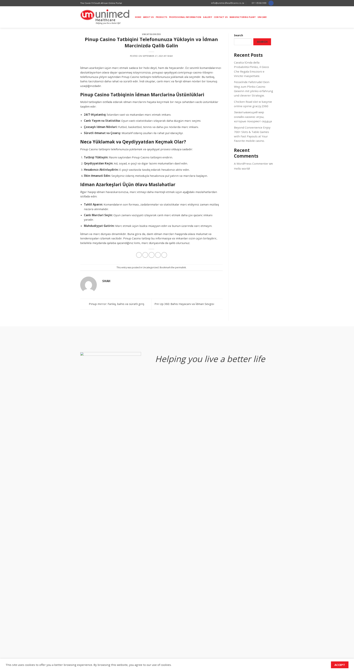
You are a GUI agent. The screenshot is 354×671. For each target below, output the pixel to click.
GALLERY (207, 17)
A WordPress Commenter (251, 163)
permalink (180, 267)
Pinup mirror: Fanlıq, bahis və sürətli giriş (116, 304)
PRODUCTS (161, 17)
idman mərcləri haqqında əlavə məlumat (181, 234)
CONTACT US (221, 17)
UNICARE (262, 17)
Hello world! (242, 168)
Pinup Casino (141, 157)
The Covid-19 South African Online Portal (101, 3)
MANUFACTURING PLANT (243, 17)
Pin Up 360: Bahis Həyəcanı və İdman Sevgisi (185, 304)
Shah (170, 56)
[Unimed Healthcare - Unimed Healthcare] (104, 17)
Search (238, 35)
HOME (138, 17)
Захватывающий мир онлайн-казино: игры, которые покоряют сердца (253, 116)
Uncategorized (151, 34)
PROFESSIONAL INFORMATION (185, 17)
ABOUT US (148, 17)
